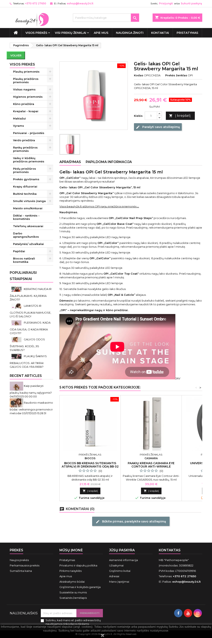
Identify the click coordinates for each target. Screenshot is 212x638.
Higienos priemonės (28, 96)
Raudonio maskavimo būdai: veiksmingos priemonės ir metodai (31, 408)
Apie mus (101, 33)
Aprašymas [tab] (70, 162)
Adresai (114, 576)
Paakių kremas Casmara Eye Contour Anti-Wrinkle (151, 464)
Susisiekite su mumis (73, 592)
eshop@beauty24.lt (80, 3)
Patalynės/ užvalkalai (28, 244)
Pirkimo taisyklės (70, 570)
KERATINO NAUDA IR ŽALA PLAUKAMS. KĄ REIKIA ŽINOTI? (31, 294)
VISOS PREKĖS (36, 33)
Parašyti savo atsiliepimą (158, 127)
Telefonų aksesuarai (28, 226)
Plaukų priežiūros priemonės (26, 80)
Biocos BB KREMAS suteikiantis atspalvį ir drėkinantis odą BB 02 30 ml (90, 466)
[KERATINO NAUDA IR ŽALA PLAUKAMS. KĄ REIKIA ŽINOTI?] (17, 289)
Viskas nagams (24, 89)
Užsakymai (116, 565)
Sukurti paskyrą (191, 3)
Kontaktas (170, 550)
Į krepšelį (179, 116)
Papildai (19, 251)
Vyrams (18, 125)
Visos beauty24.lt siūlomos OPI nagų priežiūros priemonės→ (99, 206)
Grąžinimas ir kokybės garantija (80, 587)
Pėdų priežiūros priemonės (24, 170)
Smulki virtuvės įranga (29, 201)
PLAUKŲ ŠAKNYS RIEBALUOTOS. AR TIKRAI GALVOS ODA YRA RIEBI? (28, 361)
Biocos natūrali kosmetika (24, 260)
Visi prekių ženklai (70, 33)
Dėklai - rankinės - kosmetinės (26, 217)
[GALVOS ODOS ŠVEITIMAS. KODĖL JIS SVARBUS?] (17, 339)
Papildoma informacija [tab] (109, 162)
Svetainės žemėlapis (73, 597)
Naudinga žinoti (129, 33)
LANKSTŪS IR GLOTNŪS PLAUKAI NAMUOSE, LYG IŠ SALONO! (30, 311)
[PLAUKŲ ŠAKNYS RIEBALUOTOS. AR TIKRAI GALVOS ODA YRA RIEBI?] (17, 356)
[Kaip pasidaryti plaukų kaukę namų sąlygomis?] (17, 385)
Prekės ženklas (176, 75)
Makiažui (19, 118)
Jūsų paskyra (122, 550)
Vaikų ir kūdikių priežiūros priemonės (28, 159)
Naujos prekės (19, 560)
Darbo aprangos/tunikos (26, 235)
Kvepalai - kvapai (25, 111)
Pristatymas (187, 33)
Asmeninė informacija (123, 560)
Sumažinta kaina (21, 570)
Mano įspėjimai (119, 581)
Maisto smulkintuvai (27, 208)
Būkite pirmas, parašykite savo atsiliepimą (131, 522)
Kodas (138, 75)
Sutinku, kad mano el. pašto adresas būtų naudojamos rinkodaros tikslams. (73, 622)
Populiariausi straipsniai (23, 276)
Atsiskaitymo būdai (72, 581)
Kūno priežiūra (23, 104)
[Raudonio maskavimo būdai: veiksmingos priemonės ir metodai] (17, 402)
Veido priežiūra (24, 140)
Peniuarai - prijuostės (28, 133)
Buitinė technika (25, 193)
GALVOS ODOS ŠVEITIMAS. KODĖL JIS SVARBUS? (27, 345)
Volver (15, 55)
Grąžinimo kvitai (119, 570)
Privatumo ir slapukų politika (78, 565)
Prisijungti (166, 3)
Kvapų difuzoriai (25, 186)
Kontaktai (160, 33)
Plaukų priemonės (26, 71)
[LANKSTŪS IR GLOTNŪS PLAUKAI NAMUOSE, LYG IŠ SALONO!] (17, 305)
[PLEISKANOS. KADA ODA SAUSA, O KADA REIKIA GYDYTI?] (17, 322)
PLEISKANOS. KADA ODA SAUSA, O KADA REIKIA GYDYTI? (30, 328)
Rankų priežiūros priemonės (25, 149)
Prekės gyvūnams (26, 179)
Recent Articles (26, 376)
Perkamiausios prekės (24, 565)
